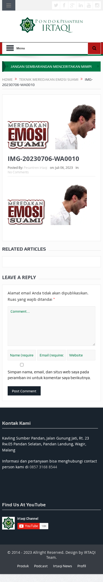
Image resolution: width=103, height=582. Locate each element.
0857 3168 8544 (43, 466)
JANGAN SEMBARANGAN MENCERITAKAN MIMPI (51, 66)
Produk (23, 566)
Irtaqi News (62, 566)
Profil (81, 566)
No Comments (18, 172)
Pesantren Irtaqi (35, 167)
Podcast (41, 566)
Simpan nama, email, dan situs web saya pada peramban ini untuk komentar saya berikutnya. (49, 375)
